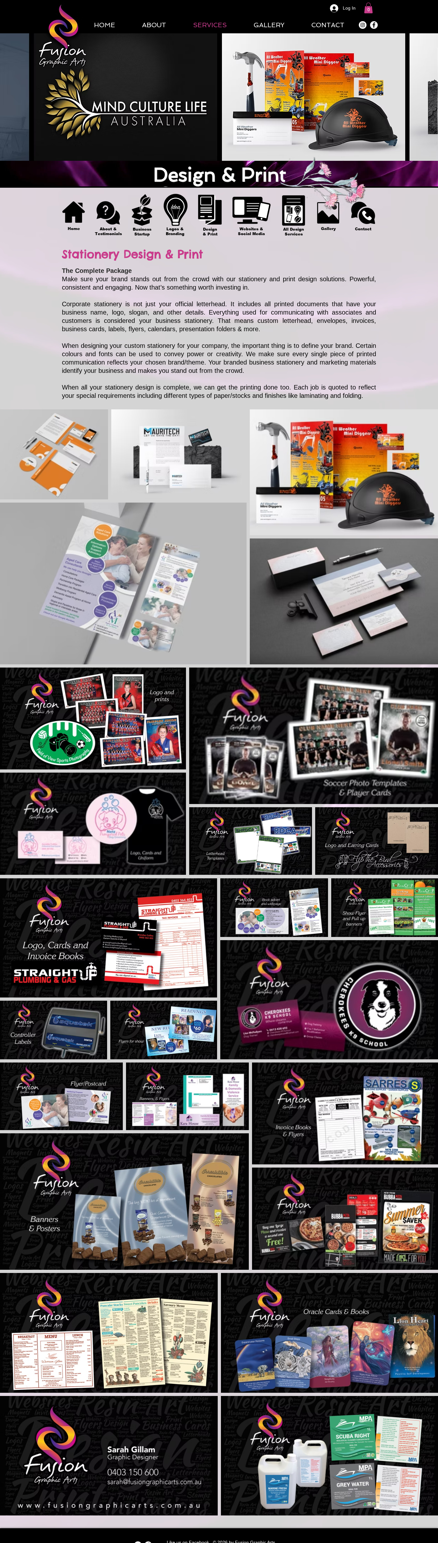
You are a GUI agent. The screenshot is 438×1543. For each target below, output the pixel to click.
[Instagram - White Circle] (362, 25)
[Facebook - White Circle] (374, 25)
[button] (368, 8)
